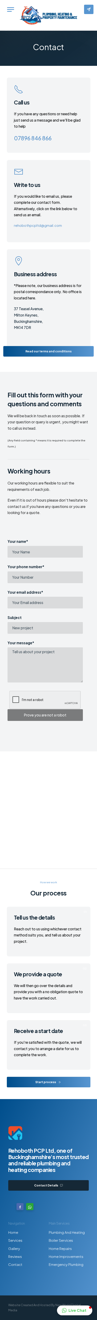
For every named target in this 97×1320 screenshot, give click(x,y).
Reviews (15, 1256)
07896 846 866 (33, 138)
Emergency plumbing (66, 1264)
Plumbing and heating (67, 1232)
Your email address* (25, 592)
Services (15, 1240)
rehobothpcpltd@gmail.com (38, 225)
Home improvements (66, 1256)
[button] (74, 1310)
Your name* (18, 541)
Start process (46, 1082)
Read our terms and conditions (48, 351)
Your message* (21, 643)
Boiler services (61, 1240)
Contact (15, 1264)
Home (13, 1232)
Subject (15, 617)
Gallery (14, 1248)
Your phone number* (26, 567)
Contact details (46, 1185)
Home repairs (60, 1248)
